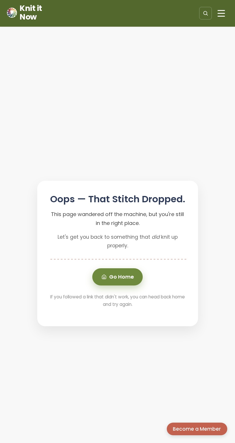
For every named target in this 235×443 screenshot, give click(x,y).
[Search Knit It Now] (205, 13)
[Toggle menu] (221, 13)
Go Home (121, 276)
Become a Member (197, 428)
